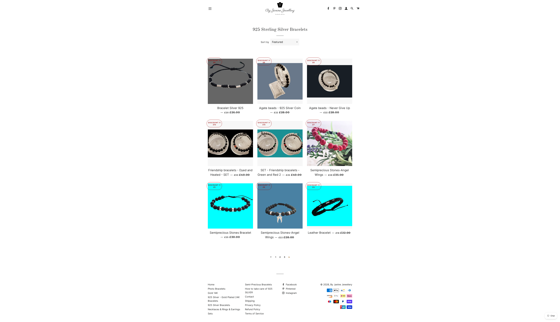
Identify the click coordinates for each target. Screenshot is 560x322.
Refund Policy (252, 309)
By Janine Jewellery (341, 284)
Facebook (291, 284)
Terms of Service (254, 313)
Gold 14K (213, 292)
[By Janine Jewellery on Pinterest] (334, 8)
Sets (210, 313)
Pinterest (290, 288)
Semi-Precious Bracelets (258, 284)
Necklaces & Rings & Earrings (224, 309)
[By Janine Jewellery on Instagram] (340, 8)
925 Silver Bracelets (219, 305)
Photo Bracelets (216, 288)
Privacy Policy (253, 305)
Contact (249, 296)
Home (211, 284)
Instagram (291, 292)
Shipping (250, 300)
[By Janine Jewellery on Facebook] (328, 8)
